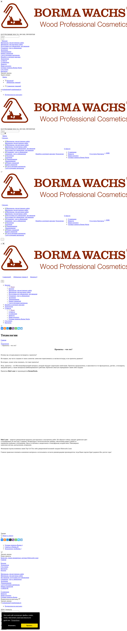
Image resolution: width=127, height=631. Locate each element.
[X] (10, 328)
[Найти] (2, 38)
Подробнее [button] (15, 620)
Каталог (11, 289)
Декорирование (6, 583)
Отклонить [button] (12, 625)
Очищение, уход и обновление (11, 579)
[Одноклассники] (5, 328)
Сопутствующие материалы (10, 585)
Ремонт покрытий (7, 586)
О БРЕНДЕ (4, 588)
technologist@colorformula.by (11, 89)
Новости (4, 594)
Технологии (5, 565)
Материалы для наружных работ (12, 576)
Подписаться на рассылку (13, 95)
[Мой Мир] (7, 328)
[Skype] (18, 328)
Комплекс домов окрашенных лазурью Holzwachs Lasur (19, 558)
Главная (3, 560)
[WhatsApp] (16, 328)
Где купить (4, 567)
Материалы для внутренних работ (12, 574)
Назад (13, 287)
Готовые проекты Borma (9, 597)
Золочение (4, 581)
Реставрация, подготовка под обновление (15, 577)
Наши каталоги (6, 595)
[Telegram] (21, 328)
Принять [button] (29, 625)
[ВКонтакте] (2, 328)
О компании (5, 592)
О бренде (12, 312)
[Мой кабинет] (2, 242)
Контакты (4, 568)
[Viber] (13, 328)
